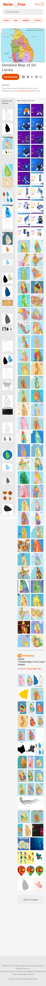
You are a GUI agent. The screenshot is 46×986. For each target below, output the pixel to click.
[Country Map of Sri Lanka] (37, 246)
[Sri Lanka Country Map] (37, 328)
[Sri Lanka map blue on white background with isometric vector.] (7, 469)
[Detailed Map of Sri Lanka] (24, 423)
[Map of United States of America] (24, 545)
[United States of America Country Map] (37, 613)
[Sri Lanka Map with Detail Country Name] (24, 477)
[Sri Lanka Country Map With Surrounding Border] (24, 409)
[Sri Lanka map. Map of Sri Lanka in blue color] (7, 292)
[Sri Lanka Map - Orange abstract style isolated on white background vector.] (7, 252)
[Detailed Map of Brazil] (24, 314)
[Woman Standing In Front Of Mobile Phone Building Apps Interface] (37, 178)
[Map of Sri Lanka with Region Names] (24, 300)
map (16, 20)
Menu (37, 4)
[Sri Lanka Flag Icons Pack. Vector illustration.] (7, 496)
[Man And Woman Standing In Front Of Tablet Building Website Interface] (37, 205)
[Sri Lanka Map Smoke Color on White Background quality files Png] (7, 483)
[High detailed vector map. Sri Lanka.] (7, 279)
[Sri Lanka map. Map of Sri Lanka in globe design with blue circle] (7, 456)
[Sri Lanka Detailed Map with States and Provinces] (37, 450)
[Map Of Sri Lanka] (24, 273)
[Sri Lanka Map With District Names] (37, 396)
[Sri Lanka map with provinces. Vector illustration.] (7, 442)
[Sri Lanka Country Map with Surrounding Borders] (24, 505)
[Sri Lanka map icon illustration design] (7, 224)
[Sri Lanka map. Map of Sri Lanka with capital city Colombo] (7, 428)
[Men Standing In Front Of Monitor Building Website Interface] (37, 192)
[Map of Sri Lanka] (24, 246)
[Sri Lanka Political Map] (37, 423)
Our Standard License (26, 91)
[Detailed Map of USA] (37, 300)
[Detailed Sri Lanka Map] (24, 559)
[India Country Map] (24, 613)
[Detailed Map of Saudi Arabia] (37, 273)
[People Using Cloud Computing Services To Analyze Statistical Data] (37, 151)
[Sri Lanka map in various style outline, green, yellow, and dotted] (7, 156)
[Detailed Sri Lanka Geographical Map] (37, 627)
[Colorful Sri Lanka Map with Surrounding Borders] (24, 627)
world (6, 20)
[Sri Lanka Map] (24, 355)
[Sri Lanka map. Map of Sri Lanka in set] (7, 333)
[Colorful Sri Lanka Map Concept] (24, 450)
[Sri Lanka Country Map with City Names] (24, 436)
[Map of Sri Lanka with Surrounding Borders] (37, 464)
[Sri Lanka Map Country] (37, 355)
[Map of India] (24, 464)
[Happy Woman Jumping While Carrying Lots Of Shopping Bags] (24, 205)
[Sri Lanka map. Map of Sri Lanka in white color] (7, 347)
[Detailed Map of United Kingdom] (24, 341)
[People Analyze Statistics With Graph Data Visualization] (37, 110)
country (37, 20)
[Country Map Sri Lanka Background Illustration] (37, 505)
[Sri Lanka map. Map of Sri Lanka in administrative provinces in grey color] (7, 320)
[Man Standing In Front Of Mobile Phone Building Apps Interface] (24, 192)
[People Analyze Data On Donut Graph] (24, 110)
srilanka (25, 20)
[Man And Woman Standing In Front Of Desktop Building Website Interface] (24, 219)
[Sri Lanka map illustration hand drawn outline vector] (7, 116)
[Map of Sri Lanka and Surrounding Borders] (37, 532)
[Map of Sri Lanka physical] (7, 170)
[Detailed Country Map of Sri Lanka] (24, 287)
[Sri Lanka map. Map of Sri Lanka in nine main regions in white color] (7, 374)
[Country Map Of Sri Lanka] (37, 409)
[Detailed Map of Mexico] (24, 328)
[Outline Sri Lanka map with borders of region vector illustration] (7, 401)
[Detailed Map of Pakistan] (24, 260)
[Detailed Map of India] (37, 260)
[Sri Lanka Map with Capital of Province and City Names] (37, 287)
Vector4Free (14, 4)
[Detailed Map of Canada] (37, 314)
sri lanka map (30, 668)
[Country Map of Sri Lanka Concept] (37, 491)
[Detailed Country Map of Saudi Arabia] (37, 641)
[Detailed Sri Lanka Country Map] (37, 341)
